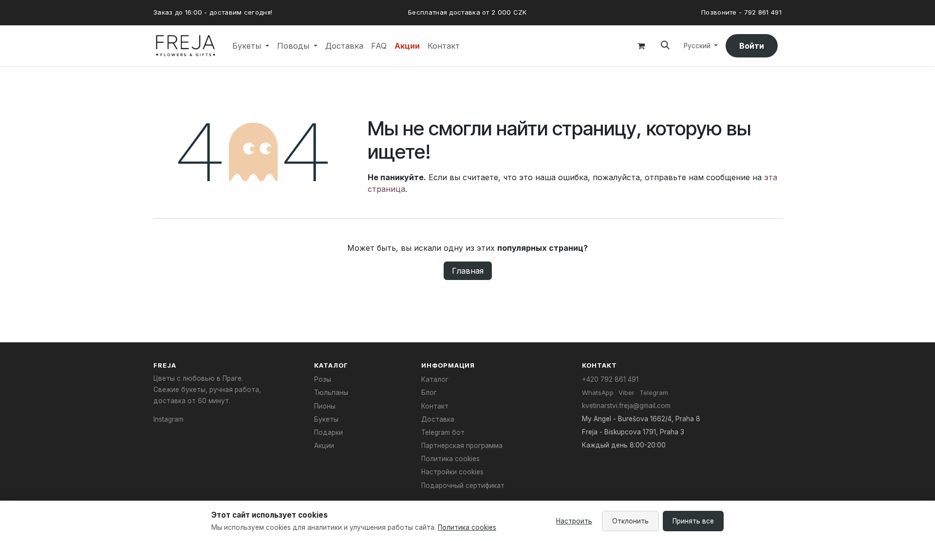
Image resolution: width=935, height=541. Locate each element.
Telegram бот (443, 432)
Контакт (435, 406)
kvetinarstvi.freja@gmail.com (626, 406)
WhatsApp (598, 392)
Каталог (435, 379)
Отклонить (630, 521)
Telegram (653, 392)
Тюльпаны (331, 392)
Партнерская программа (462, 445)
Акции (324, 445)
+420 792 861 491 (610, 379)
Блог (429, 392)
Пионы (325, 406)
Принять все (693, 521)
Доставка (437, 419)
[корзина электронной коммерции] (641, 46)
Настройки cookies (452, 472)
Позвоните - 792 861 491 (741, 12)
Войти (751, 46)
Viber (626, 392)
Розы (322, 379)
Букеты (326, 419)
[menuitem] (250, 46)
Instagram (168, 419)
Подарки (328, 432)
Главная (468, 271)
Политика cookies (450, 459)
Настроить (574, 521)
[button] (664, 45)
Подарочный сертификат (463, 485)
